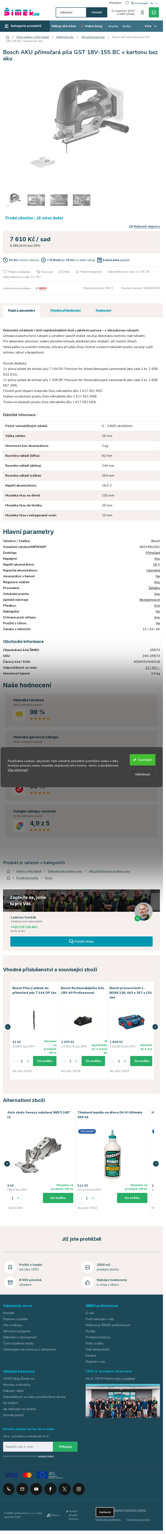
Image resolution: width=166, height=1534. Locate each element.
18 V (156, 564)
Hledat (97, 12)
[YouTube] (36, 1487)
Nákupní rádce (13, 1390)
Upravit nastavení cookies (130, 1510)
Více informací (18, 770)
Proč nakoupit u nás (100, 1318)
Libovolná (153, 570)
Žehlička (154, 588)
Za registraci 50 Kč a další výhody (123, 12)
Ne (158, 576)
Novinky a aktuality (17, 1384)
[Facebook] (50, 1487)
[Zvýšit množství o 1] (28, 1060)
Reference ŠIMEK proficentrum (108, 1324)
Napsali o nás (95, 1361)
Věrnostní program (16, 1330)
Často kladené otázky (18, 1342)
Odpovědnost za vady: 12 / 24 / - (22, 277)
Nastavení (105, 1511)
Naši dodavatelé (97, 1348)
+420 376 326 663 (24, 927)
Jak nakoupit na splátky (19, 1408)
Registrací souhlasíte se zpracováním (28, 1455)
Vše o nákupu (12, 1324)
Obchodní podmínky (108, 1519)
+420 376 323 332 (8, 1488)
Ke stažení (10, 1402)
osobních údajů (46, 1455)
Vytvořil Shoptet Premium (74, 1514)
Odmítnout (142, 774)
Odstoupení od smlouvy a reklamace (29, 1348)
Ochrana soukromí (138, 1519)
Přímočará (153, 553)
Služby (90, 1330)
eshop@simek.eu (22, 1488)
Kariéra (91, 1355)
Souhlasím (145, 760)
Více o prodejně (125, 1378)
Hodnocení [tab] (103, 310)
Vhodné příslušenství (65, 310)
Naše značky (94, 1342)
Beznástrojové (149, 600)
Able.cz (55, 1514)
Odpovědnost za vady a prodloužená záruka (34, 1396)
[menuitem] (64, 26)
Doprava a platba (15, 1318)
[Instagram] (78, 1487)
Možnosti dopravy (147, 226)
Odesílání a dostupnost (20, 1336)
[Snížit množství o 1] (16, 1060)
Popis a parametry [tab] (21, 310)
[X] (64, 1488)
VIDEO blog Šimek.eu (18, 1378)
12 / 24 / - (152, 667)
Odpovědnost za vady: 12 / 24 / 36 (128, 272)
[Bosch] (41, 288)
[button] (8, 1026)
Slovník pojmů (13, 1414)
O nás (90, 1312)
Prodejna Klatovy (98, 1336)
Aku (157, 558)
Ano (157, 582)
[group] (38, 1163)
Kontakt (8, 1312)
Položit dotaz (84, 941)
